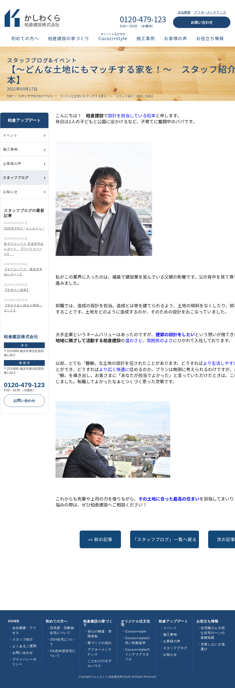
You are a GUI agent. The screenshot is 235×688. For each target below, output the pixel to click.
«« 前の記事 (100, 539)
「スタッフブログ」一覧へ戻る (164, 539)
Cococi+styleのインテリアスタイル (137, 654)
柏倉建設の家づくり (68, 38)
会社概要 (184, 12)
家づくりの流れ (100, 643)
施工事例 (146, 38)
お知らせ (10, 192)
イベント (10, 135)
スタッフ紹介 (22, 639)
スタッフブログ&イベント (35, 96)
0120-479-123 (24, 385)
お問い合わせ (202, 22)
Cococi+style (112, 38)
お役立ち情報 (210, 38)
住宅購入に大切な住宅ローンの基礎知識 (213, 632)
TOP (10, 96)
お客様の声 (175, 38)
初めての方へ (25, 38)
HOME (14, 621)
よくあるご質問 (24, 646)
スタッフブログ (175, 648)
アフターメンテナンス (210, 12)
